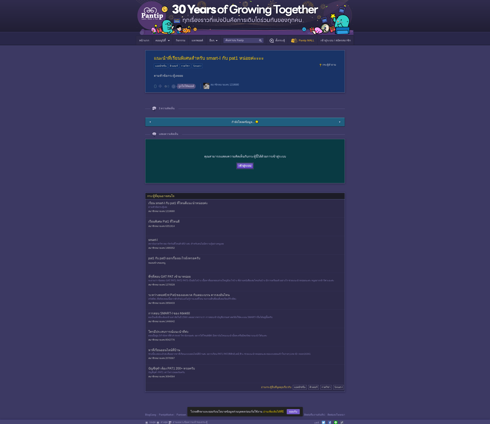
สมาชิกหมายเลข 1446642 (161, 321)
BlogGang (150, 414)
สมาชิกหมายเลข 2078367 (161, 358)
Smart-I (197, 65)
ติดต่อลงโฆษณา (336, 414)
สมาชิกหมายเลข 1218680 (225, 84)
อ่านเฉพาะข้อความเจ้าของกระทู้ (190, 422)
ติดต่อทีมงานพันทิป (314, 414)
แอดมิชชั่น (161, 65)
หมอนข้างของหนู (156, 263)
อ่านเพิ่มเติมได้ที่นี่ (273, 411)
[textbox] (243, 40)
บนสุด (152, 422)
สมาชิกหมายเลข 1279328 (161, 284)
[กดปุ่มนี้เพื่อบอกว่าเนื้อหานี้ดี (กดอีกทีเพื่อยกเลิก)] (160, 86)
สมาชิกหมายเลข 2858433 (161, 303)
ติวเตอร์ (174, 65)
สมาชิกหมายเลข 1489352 (161, 248)
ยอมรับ (293, 411)
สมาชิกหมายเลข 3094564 (161, 376)
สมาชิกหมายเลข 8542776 (161, 339)
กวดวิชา (185, 65)
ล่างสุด (164, 422)
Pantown (181, 414)
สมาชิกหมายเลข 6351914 (161, 226)
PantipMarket (166, 414)
